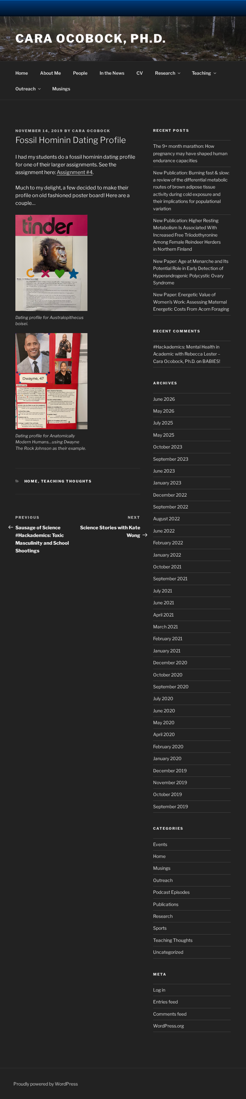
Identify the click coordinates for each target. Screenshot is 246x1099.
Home (21, 73)
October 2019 (167, 794)
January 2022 (167, 555)
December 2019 (170, 770)
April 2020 (164, 734)
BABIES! (211, 361)
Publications (165, 904)
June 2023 (164, 471)
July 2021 (162, 590)
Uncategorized (168, 952)
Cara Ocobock (91, 131)
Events (160, 844)
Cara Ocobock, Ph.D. (91, 38)
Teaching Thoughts (66, 481)
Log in (159, 990)
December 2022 (170, 495)
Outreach (25, 88)
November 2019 (170, 782)
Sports (160, 928)
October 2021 (167, 566)
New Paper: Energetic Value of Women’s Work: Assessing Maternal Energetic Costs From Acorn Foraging (191, 302)
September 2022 (170, 506)
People (80, 73)
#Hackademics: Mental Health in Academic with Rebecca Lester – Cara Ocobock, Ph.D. (186, 354)
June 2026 (164, 399)
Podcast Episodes (171, 892)
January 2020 (167, 758)
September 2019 (170, 806)
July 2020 (163, 698)
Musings (61, 88)
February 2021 (168, 638)
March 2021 (165, 626)
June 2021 (163, 602)
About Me (50, 73)
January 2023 (167, 482)
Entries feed (165, 1001)
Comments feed (169, 1014)
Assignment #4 (75, 172)
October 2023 (167, 446)
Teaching (201, 73)
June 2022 (164, 530)
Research (165, 73)
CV (139, 73)
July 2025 (163, 422)
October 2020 (168, 674)
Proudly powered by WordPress (45, 1083)
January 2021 (167, 650)
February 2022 (168, 542)
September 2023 (170, 459)
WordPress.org (168, 1025)
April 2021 (163, 614)
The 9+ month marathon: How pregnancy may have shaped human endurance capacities (190, 153)
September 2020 (171, 686)
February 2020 (168, 746)
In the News (112, 73)
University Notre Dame (58, 8)
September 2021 (170, 578)
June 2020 (164, 710)
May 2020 (164, 722)
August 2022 (166, 518)
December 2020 (170, 662)
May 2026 (163, 411)
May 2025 (163, 435)
